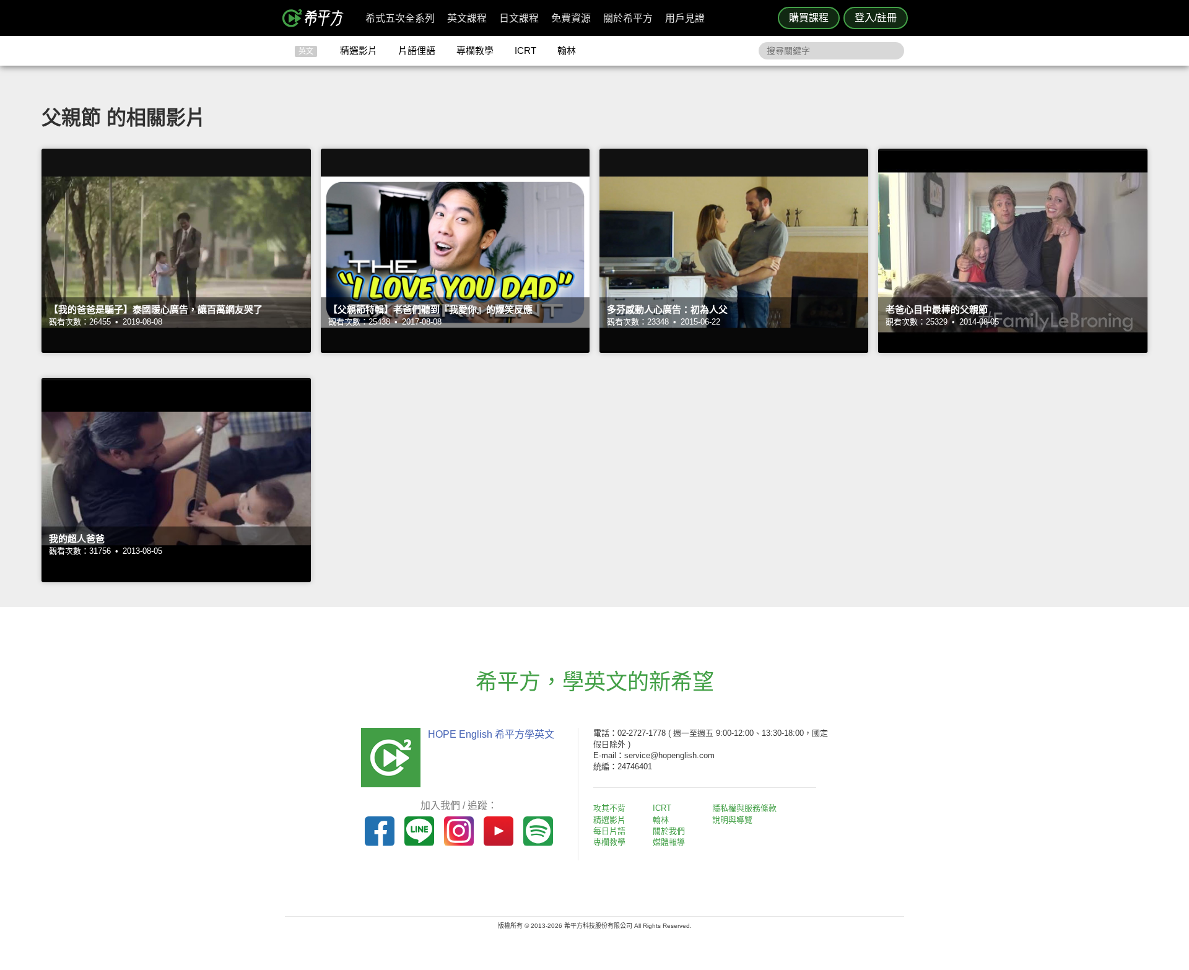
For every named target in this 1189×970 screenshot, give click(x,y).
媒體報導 (669, 842)
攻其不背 (609, 808)
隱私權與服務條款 (744, 808)
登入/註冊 (876, 17)
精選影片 (358, 50)
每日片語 (609, 831)
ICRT (525, 50)
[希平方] (317, 18)
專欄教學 (475, 50)
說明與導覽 (732, 819)
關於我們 (669, 831)
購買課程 (809, 17)
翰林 (566, 50)
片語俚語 (416, 50)
